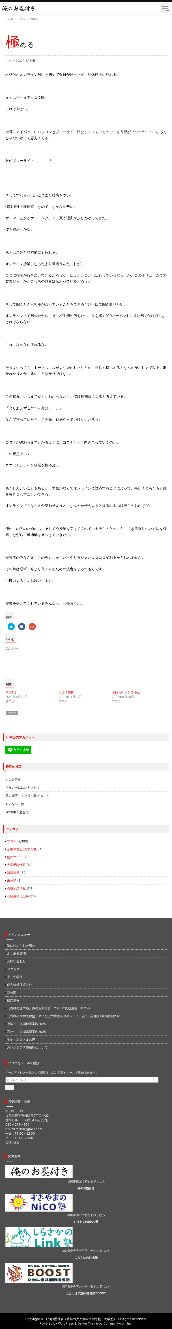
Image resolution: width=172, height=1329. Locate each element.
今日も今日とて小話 (126, 692)
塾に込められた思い (21, 945)
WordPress (66, 1323)
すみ (8, 60)
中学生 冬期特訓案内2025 (26, 1024)
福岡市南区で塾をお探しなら (86, 1215)
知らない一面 (14, 804)
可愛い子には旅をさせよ (22, 787)
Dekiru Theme (87, 1323)
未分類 (11, 880)
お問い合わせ (16, 961)
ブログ (22, 18)
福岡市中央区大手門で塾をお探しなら (86, 1250)
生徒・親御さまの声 (21, 1039)
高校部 (11, 992)
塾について (15, 857)
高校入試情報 (16, 888)
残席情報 (13, 1000)
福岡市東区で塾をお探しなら (86, 1181)
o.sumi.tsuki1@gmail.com (23, 1129)
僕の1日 (10, 692)
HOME (9, 18)
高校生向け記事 (18, 896)
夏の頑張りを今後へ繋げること (27, 795)
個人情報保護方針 (19, 985)
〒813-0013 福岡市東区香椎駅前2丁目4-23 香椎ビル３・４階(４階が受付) (27, 1115)
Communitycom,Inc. (118, 1323)
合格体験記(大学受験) (22, 849)
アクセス (13, 969)
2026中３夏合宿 (17, 812)
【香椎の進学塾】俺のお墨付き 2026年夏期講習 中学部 (48, 1008)
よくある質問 (16, 953)
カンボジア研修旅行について (27, 1047)
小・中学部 (15, 977)
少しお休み (13, 779)
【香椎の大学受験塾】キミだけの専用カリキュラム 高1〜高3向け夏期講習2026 (64, 1016)
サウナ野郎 (66, 692)
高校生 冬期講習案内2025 (26, 1031)
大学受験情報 (16, 865)
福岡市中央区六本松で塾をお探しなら (86, 1286)
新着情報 (13, 872)
